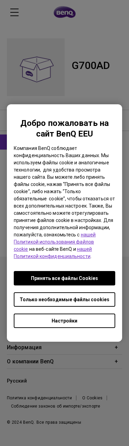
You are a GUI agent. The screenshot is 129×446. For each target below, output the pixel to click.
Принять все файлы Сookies (64, 278)
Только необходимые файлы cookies (64, 299)
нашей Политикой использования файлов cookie (55, 242)
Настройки (64, 321)
